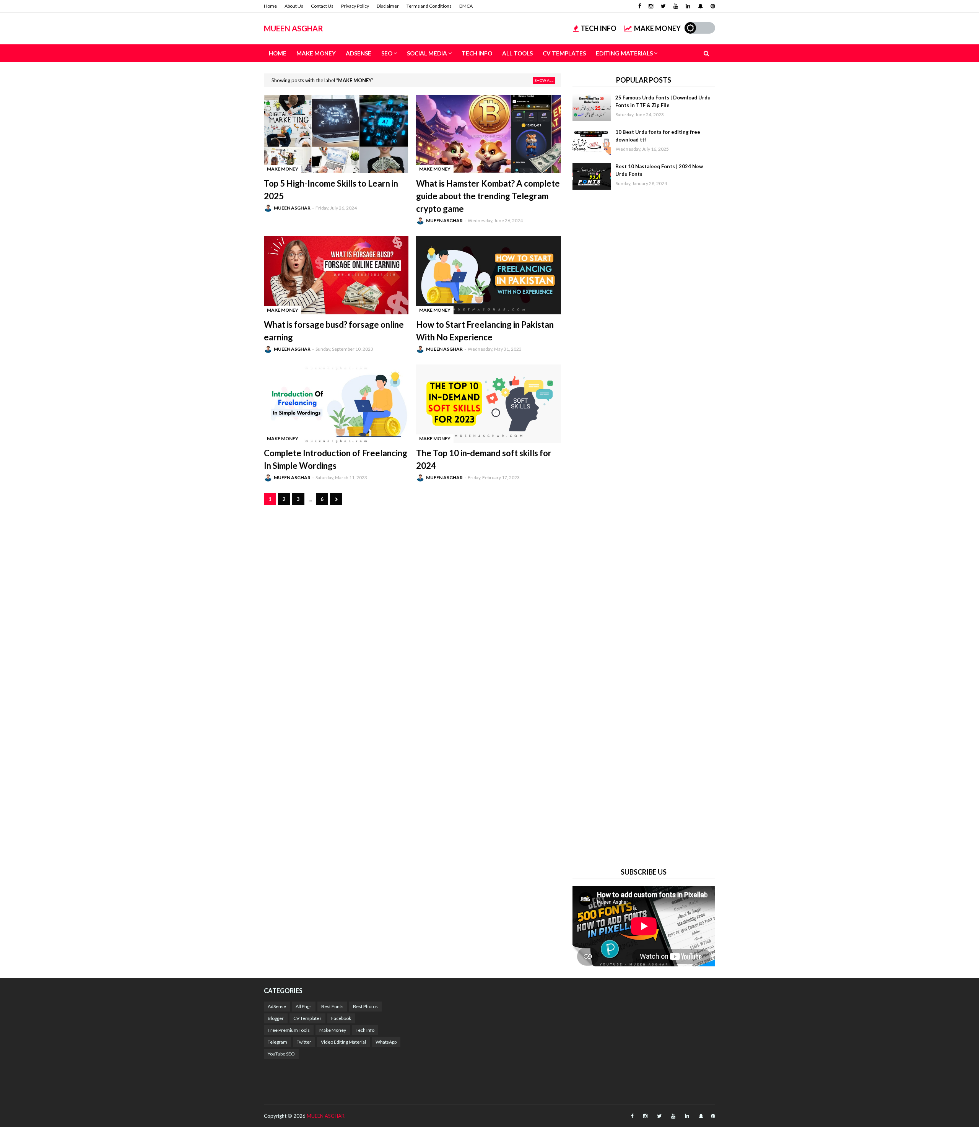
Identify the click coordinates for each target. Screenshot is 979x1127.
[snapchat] (700, 6)
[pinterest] (712, 6)
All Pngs (304, 1006)
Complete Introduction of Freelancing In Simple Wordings (335, 459)
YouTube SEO (281, 1054)
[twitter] (663, 6)
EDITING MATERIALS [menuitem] (624, 53)
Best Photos (365, 1006)
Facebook (341, 1018)
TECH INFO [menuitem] (477, 53)
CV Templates (307, 1018)
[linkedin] (688, 6)
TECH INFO (598, 28)
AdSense (277, 1006)
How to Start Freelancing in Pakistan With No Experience (485, 330)
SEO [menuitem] (386, 53)
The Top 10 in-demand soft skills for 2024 (483, 459)
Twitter (304, 1042)
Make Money (332, 1030)
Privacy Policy (355, 6)
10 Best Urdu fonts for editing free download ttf (657, 136)
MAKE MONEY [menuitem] (316, 53)
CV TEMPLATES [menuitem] (564, 53)
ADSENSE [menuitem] (358, 53)
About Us (294, 6)
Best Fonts (332, 1006)
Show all (544, 80)
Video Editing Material (343, 1042)
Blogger (276, 1018)
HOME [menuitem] (277, 53)
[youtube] (676, 6)
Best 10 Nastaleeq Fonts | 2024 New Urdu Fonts (659, 170)
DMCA (466, 6)
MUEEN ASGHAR (293, 28)
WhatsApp (386, 1042)
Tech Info (365, 1030)
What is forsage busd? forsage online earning (334, 330)
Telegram (277, 1042)
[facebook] (640, 6)
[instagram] (651, 6)
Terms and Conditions (429, 6)
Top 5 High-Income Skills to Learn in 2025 (331, 189)
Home (270, 6)
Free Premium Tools (289, 1030)
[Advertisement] (643, 527)
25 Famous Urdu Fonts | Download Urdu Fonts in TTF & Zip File (663, 101)
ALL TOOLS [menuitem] (517, 53)
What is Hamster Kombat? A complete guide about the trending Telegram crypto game (488, 196)
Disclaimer (388, 6)
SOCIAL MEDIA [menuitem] (427, 53)
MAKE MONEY (657, 28)
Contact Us (322, 6)
